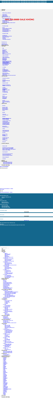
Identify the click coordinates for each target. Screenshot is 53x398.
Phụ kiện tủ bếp (5, 33)
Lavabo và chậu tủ (5, 118)
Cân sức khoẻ (7, 314)
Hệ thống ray (5, 286)
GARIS (4, 385)
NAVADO (4, 376)
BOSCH (4, 359)
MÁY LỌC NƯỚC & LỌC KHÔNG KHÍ (7, 289)
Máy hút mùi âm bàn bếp (9, 261)
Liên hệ (3, 197)
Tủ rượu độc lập (7, 305)
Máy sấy (6, 308)
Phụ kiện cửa (5, 321)
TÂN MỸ (4, 374)
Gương (3, 128)
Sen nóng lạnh (7, 339)
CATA (4, 360)
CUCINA (4, 361)
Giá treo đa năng (6, 284)
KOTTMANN (5, 383)
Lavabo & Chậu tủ (6, 329)
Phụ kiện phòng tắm (6, 124)
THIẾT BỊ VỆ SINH (4, 103)
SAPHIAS (4, 381)
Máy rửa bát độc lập (8, 263)
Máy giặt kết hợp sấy (8, 309)
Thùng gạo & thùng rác (7, 288)
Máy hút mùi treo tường (9, 258)
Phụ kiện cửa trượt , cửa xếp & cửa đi (9, 322)
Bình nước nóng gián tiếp (7, 162)
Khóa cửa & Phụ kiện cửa (6, 18)
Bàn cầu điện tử (7, 326)
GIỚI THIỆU (3, 250)
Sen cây (6, 338)
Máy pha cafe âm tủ (8, 310)
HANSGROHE (5, 386)
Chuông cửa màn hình (7, 318)
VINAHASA (5, 375)
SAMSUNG (5, 380)
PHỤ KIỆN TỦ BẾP (4, 23)
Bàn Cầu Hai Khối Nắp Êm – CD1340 (6, 192)
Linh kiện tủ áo (6, 355)
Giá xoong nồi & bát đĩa (7, 282)
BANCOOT (5, 392)
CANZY (4, 394)
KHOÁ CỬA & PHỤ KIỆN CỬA (6, 319)
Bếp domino (7, 256)
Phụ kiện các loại (8, 347)
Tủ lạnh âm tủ (7, 302)
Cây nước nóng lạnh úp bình (10, 296)
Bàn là (6, 313)
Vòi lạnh (6, 335)
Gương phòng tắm (8, 344)
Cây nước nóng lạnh (6, 294)
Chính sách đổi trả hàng (6, 207)
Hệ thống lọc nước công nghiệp (10, 292)
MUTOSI (4, 377)
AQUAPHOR (5, 389)
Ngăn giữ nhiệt (7, 277)
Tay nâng (5, 280)
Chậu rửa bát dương (8, 268)
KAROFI (4, 366)
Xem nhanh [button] (2, 189)
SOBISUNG (5, 368)
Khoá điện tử (5, 317)
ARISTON (4, 390)
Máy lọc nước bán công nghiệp (10, 293)
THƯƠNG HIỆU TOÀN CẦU (5, 356)
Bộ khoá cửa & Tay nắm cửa (8, 320)
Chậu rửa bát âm (8, 267)
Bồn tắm (3, 116)
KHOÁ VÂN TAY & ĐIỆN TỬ (5, 315)
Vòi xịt (6, 328)
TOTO (4, 370)
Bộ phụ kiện (7, 346)
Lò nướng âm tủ (8, 270)
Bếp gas (6, 255)
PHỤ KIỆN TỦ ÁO (4, 353)
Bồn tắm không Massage (9, 342)
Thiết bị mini (4, 94)
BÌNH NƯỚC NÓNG (4, 161)
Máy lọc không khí (6, 297)
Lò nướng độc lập (8, 271)
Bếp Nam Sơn (26, 220)
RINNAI (4, 379)
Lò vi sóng (4, 60)
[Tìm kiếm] (2, 17)
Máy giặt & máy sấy (5, 78)
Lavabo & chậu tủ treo (9, 330)
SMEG (4, 367)
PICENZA (4, 378)
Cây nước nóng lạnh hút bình (10, 295)
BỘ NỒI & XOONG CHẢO (5, 45)
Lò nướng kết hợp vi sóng (9, 276)
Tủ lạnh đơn (7, 301)
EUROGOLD (5, 363)
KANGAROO (5, 382)
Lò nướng (4, 67)
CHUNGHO (5, 384)
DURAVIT (4, 362)
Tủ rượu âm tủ (7, 306)
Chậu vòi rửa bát (6, 265)
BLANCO (4, 358)
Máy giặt (6, 307)
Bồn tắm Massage (8, 341)
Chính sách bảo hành (5, 202)
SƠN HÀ (4, 371)
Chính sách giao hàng (5, 206)
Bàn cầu (3, 105)
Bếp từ (6, 253)
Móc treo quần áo (6, 354)
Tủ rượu (3, 89)
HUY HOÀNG (5, 387)
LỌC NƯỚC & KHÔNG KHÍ (5, 143)
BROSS (4, 393)
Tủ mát (6, 303)
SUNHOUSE (5, 372)
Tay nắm (4, 281)
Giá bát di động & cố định (7, 283)
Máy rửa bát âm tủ (8, 262)
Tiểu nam (6, 348)
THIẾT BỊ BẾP (4, 46)
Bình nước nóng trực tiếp (7, 163)
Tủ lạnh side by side (8, 300)
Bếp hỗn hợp (7, 254)
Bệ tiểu (3, 112)
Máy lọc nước (5, 290)
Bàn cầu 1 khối (7, 325)
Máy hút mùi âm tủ (8, 259)
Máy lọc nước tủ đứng (9, 291)
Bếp (3, 48)
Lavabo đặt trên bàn (8, 331)
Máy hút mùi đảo (8, 260)
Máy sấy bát (7, 264)
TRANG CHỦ (3, 9)
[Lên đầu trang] (0, 246)
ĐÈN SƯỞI (3, 160)
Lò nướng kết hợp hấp (9, 272)
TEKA (4, 369)
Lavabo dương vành (8, 332)
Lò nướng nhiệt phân (8, 273)
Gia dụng (4, 98)
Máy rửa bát (4, 71)
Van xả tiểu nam (8, 349)
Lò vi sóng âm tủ (8, 275)
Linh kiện (4, 158)
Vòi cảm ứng (7, 336)
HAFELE (4, 364)
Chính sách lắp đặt (5, 205)
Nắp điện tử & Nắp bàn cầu (9, 327)
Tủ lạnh (3, 85)
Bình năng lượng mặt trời (7, 352)
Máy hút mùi (4, 59)
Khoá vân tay (5, 316)
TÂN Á (4, 373)
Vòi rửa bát (7, 266)
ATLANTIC (5, 391)
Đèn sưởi (4, 141)
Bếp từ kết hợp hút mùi (9, 257)
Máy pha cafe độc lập (8, 311)
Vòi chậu (3, 135)
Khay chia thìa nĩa (6, 285)
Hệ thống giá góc (6, 287)
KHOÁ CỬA (3, 10)
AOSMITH (5, 357)
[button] (4, 166)
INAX (4, 365)
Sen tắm (3, 132)
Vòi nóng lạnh (7, 334)
